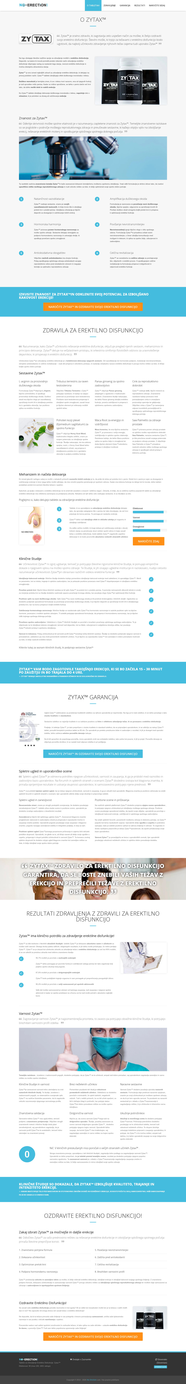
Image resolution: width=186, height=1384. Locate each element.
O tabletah (93, 5)
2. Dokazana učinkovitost (32, 1257)
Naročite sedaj (157, 5)
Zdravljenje (110, 5)
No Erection (92, 1380)
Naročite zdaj (148, 541)
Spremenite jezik (160, 1367)
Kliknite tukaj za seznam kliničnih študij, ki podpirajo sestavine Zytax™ (56, 647)
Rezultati (139, 5)
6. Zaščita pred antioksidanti (110, 1257)
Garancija (125, 5)
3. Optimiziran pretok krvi (32, 1264)
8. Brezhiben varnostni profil (110, 1271)
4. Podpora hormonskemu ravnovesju (38, 1271)
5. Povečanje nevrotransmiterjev (111, 1249)
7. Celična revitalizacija (107, 1264)
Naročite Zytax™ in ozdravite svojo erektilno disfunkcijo (93, 307)
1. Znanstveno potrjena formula (35, 1249)
